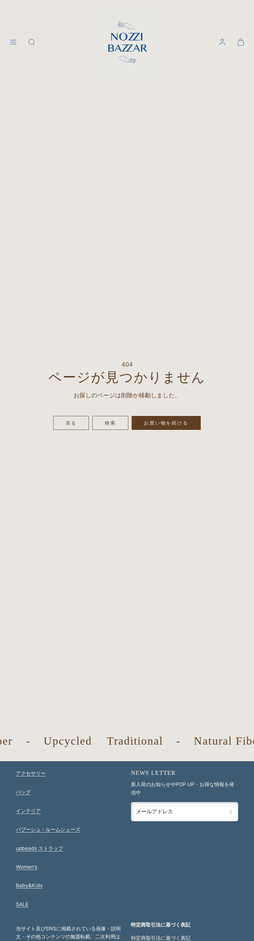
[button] (13, 42)
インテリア (28, 811)
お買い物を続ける (166, 423)
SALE (22, 904)
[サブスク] (231, 811)
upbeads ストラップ (39, 848)
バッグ (23, 792)
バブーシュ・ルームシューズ (48, 829)
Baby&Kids (29, 885)
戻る (71, 423)
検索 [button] (110, 423)
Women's (26, 867)
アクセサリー (31, 773)
